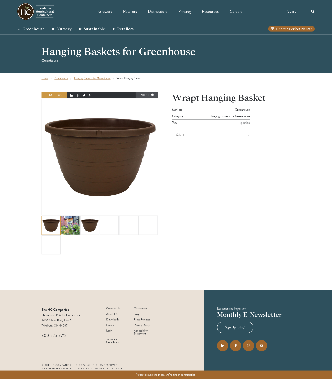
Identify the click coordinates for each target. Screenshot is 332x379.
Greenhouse (33, 29)
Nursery (64, 29)
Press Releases (142, 319)
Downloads (112, 319)
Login (109, 330)
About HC (112, 313)
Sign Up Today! (235, 327)
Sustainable (94, 29)
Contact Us (113, 308)
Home (45, 78)
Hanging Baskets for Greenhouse (92, 78)
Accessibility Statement (141, 332)
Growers (105, 11)
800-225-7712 (54, 335)
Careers (236, 11)
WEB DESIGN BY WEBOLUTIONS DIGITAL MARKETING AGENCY (82, 368)
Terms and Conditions (112, 340)
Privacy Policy (142, 325)
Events (110, 325)
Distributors (140, 308)
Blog (136, 313)
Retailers (130, 11)
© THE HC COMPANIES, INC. (60, 365)
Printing (184, 11)
